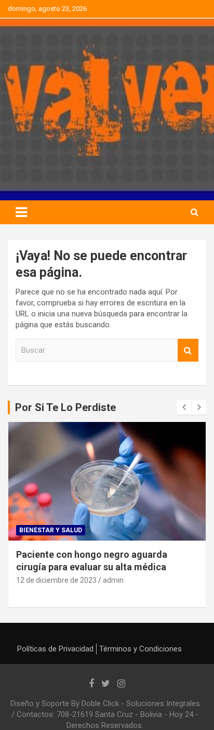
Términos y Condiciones (140, 649)
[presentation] (184, 407)
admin (113, 580)
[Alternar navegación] (21, 212)
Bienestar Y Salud (50, 530)
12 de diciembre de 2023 (56, 580)
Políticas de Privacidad (55, 649)
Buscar (188, 350)
